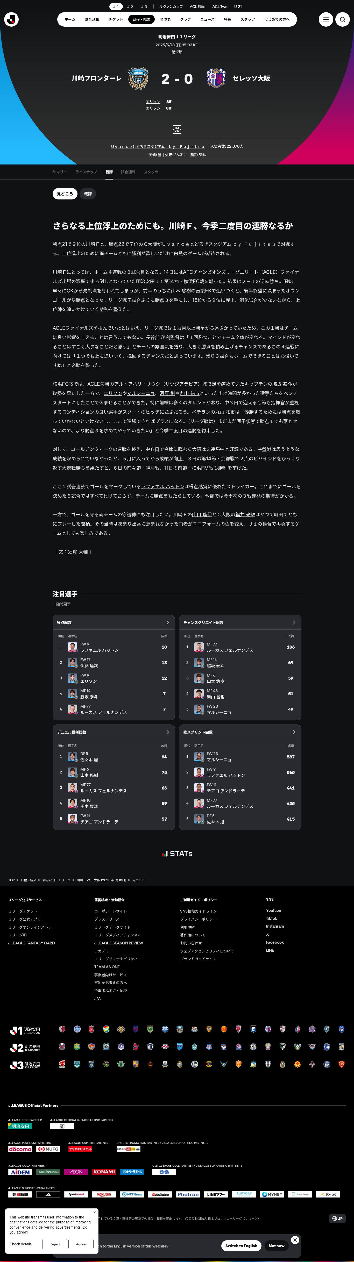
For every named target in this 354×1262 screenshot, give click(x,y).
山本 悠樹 (181, 291)
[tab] (60, 172)
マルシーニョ (141, 393)
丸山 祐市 (190, 393)
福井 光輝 (245, 514)
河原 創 (167, 393)
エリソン (153, 101)
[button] (326, 19)
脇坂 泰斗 (282, 384)
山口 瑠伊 (202, 514)
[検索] (342, 19)
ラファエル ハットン (162, 486)
